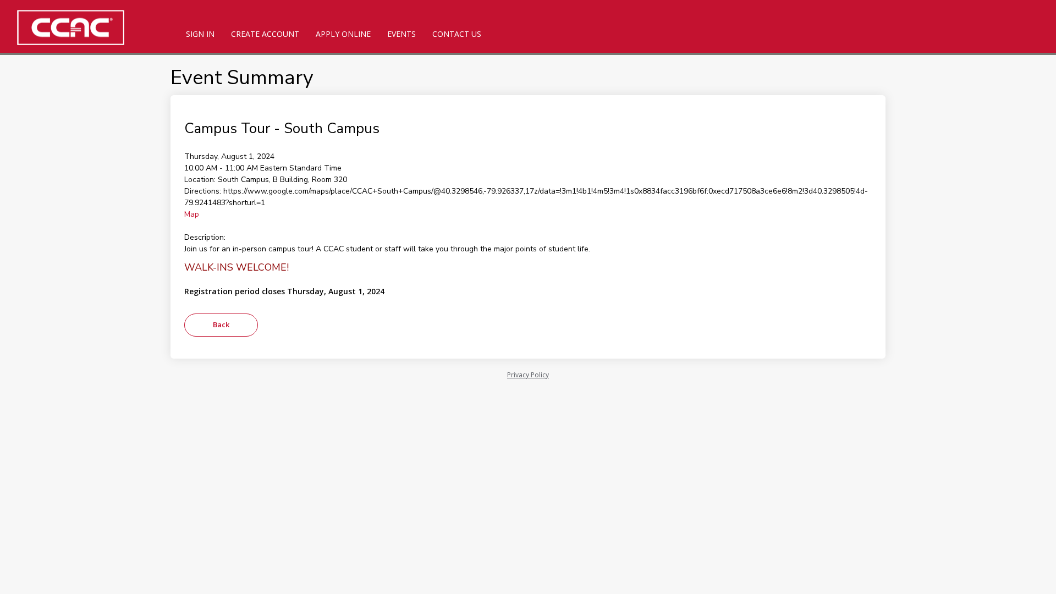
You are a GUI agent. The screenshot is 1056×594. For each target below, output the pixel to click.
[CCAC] (88, 27)
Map (191, 214)
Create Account (265, 34)
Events (401, 34)
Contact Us (456, 34)
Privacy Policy (528, 375)
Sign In (200, 34)
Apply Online (343, 34)
